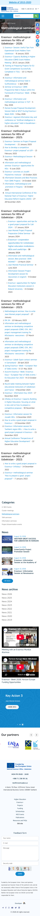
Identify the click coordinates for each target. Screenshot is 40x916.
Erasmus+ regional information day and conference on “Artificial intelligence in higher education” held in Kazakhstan (21, 120)
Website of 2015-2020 (20, 2)
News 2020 (7, 616)
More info (8, 707)
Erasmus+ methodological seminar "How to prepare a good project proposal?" (19, 476)
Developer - (19, 903)
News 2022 (7, 609)
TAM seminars (7, 517)
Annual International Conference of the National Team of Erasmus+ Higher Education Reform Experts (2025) (20, 196)
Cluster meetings (8, 511)
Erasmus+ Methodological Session (18, 157)
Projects (20, 805)
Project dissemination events (12, 524)
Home (3, 23)
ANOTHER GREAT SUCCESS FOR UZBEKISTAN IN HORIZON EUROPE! (26, 541)
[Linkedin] (19, 908)
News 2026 (7, 594)
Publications (20, 817)
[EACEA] (10, 745)
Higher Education (20, 799)
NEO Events (11, 23)
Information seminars (9, 521)
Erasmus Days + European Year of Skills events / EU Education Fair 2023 (20, 375)
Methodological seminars (10, 514)
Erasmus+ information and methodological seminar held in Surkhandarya (17, 81)
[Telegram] (3, 908)
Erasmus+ (20, 802)
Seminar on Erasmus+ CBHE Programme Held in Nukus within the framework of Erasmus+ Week (20, 90)
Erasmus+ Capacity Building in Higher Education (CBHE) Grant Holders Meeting (20, 60)
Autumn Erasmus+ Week (15, 372)
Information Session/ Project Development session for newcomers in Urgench (19, 274)
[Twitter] (16, 908)
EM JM (7, 320)
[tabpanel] (20, 701)
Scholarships (20, 811)
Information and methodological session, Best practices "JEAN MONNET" (21, 259)
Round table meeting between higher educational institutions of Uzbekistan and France (20, 387)
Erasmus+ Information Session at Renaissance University (24, 573)
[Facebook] (5, 908)
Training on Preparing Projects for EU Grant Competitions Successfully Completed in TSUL (19, 69)
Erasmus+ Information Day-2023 (18, 393)
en (36, 9)
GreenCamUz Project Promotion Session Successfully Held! (22, 552)
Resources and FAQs (20, 820)
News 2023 (7, 605)
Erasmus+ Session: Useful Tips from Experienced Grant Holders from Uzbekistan (19, 51)
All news (7, 581)
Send (20, 874)
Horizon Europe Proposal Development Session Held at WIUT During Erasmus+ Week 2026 (21, 111)
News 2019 (7, 620)
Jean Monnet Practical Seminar (20, 265)
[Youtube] (12, 908)
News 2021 (7, 613)
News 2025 (7, 598)
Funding (20, 808)
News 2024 (7, 602)
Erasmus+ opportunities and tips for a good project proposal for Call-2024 (22, 224)
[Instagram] (9, 908)
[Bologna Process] (30, 745)
